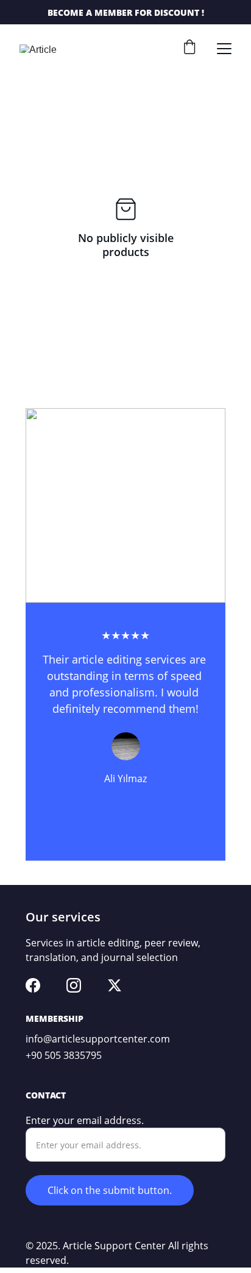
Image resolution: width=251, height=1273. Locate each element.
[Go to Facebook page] (33, 985)
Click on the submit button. (110, 1190)
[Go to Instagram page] (73, 985)
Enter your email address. (85, 1120)
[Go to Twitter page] (114, 985)
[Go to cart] (189, 48)
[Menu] (224, 48)
